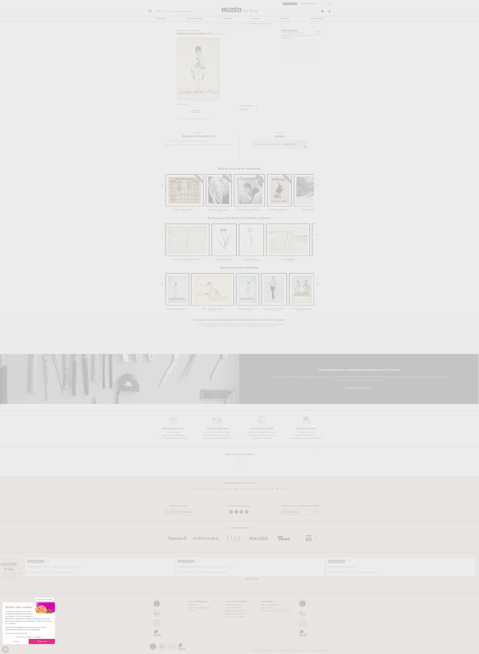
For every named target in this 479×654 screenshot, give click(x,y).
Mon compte (267, 607)
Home (208, 24)
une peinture (182, 141)
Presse (192, 610)
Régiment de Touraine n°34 (247, 309)
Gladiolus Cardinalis (224, 260)
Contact (302, 650)
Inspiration (316, 18)
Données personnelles (318, 650)
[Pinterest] (242, 513)
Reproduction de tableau (224, 24)
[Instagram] (237, 513)
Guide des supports (234, 604)
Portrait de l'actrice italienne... (219, 210)
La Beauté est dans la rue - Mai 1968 (279, 210)
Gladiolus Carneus (251, 260)
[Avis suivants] (477, 567)
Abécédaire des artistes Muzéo (239, 483)
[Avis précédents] (23, 567)
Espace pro (290, 3)
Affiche (227, 18)
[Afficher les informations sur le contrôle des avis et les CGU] (19, 573)
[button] (5, 649)
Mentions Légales (288, 650)
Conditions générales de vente (264, 650)
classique (202, 141)
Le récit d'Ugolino (288, 260)
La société (193, 604)
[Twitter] (247, 513)
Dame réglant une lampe (213, 309)
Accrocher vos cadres (235, 616)
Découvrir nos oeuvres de (274, 144)
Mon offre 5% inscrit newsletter (276, 610)
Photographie (194, 18)
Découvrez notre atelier (359, 388)
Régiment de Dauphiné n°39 (177, 309)
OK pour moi (42, 641)
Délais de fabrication (234, 610)
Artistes (284, 18)
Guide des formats (233, 607)
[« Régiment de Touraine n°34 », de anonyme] (239, 462)
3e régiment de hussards (302, 309)
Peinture (161, 18)
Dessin (255, 18)
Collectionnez (246, 106)
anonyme (242, 24)
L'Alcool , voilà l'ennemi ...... (185, 210)
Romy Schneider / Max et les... (249, 210)
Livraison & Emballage (235, 613)
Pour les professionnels (199, 607)
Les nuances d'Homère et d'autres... (187, 260)
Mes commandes (269, 604)
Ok (317, 512)
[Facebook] (231, 513)
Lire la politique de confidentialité (16, 633)
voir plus (82, 567)
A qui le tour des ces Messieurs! (274, 309)
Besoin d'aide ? (309, 3)
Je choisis (15, 641)
